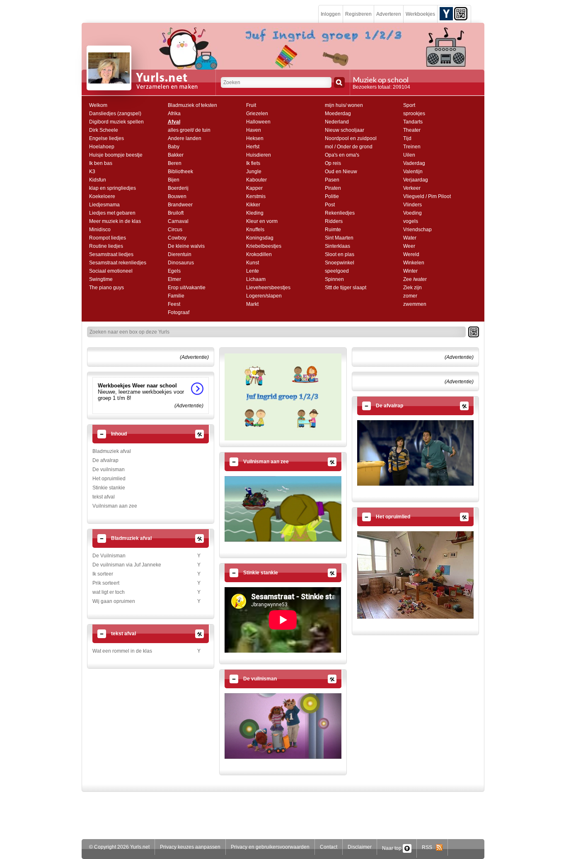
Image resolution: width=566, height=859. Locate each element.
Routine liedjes (106, 246)
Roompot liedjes (107, 238)
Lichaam (256, 279)
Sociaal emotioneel (111, 271)
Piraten (333, 188)
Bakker (176, 155)
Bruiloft (176, 213)
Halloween (258, 122)
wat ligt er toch (108, 592)
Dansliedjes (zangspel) (115, 113)
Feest (174, 304)
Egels (174, 271)
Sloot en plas (339, 254)
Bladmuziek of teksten (192, 105)
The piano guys (106, 287)
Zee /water (415, 279)
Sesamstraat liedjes (111, 254)
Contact (328, 847)
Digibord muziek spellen (116, 122)
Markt (252, 304)
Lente (252, 271)
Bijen (173, 180)
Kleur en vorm (262, 221)
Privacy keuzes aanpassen (190, 847)
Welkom (98, 105)
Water (409, 238)
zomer (410, 296)
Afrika (174, 113)
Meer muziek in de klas (115, 221)
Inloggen (331, 14)
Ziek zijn (412, 287)
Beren (174, 163)
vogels (410, 221)
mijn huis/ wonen (344, 105)
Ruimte (333, 229)
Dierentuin (179, 254)
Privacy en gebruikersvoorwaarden (270, 847)
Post (330, 205)
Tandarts (413, 122)
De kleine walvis (186, 246)
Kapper (254, 188)
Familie (176, 296)
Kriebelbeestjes (263, 246)
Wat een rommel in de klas (122, 651)
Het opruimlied (109, 479)
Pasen (332, 180)
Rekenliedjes (340, 213)
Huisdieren (258, 155)
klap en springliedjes (112, 188)
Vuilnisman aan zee (114, 506)
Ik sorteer (102, 574)
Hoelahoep (101, 147)
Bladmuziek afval (111, 451)
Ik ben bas (100, 163)
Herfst (252, 147)
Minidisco (100, 229)
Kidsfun (97, 180)
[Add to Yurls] (446, 13)
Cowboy (177, 238)
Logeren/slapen (264, 296)
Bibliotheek (180, 171)
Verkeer (412, 188)
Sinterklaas (337, 246)
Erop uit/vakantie (187, 287)
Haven (253, 130)
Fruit (251, 105)
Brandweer (180, 205)
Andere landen (184, 138)
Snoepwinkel (339, 263)
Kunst (252, 263)
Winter (410, 271)
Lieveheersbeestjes (268, 287)
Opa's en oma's (342, 155)
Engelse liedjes (106, 138)
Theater (412, 130)
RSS (429, 847)
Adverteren (388, 14)
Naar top (392, 848)
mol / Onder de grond (348, 147)
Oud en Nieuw (341, 171)
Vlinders (412, 205)
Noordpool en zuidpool (351, 138)
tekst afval (103, 497)
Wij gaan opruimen (113, 601)
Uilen (409, 155)
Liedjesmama (104, 205)
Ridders (334, 221)
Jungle (253, 171)
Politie (332, 196)
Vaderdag (414, 163)
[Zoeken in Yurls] (339, 82)
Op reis (333, 163)
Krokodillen (259, 254)
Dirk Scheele (103, 130)
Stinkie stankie (108, 488)
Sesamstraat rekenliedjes (117, 263)
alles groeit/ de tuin (189, 130)
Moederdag (338, 113)
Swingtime (101, 279)
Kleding (255, 213)
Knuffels (255, 229)
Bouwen (177, 196)
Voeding (412, 213)
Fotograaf (178, 312)
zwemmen (414, 304)
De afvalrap (105, 460)
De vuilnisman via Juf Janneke (126, 565)
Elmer (174, 279)
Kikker (253, 205)
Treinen (412, 147)
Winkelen (413, 263)
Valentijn (413, 171)
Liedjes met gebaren (112, 213)
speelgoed (337, 271)
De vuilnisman (108, 469)
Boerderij (178, 188)
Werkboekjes (420, 14)
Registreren (358, 14)
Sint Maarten (339, 238)
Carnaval (178, 221)
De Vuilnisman (109, 556)
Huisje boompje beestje (116, 155)
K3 (92, 171)
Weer (409, 246)
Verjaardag (415, 180)
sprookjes (414, 113)
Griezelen (257, 113)
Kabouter (256, 180)
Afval (174, 122)
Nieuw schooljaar (344, 130)
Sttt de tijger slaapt (345, 287)
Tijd (407, 138)
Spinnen (334, 279)
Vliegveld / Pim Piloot (427, 196)
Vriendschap (417, 229)
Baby (173, 147)
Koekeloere (102, 196)
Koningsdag (259, 238)
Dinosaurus (181, 263)
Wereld (411, 254)
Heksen (255, 138)
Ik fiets (253, 163)
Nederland (337, 122)
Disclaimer (360, 847)
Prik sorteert (105, 583)
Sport (409, 105)
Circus (175, 229)
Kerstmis (256, 196)
